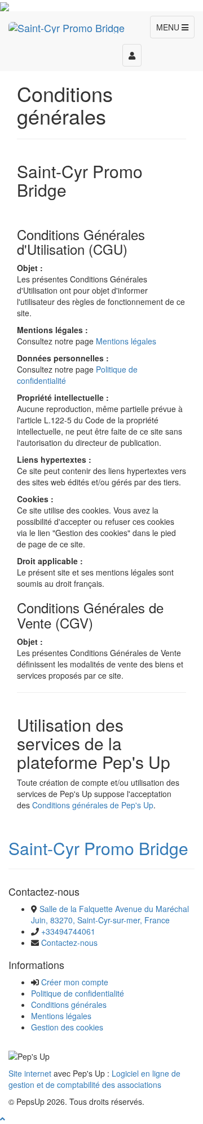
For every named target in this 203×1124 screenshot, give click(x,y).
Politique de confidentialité (77, 993)
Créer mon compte (74, 982)
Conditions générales (69, 1004)
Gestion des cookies (67, 1027)
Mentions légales (126, 341)
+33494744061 (68, 931)
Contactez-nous (69, 942)
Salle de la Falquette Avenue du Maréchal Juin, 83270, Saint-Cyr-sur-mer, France (110, 914)
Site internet (29, 1073)
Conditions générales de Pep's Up (92, 805)
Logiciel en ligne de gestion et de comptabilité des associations (94, 1079)
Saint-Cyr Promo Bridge (98, 848)
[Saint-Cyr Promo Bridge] (66, 25)
